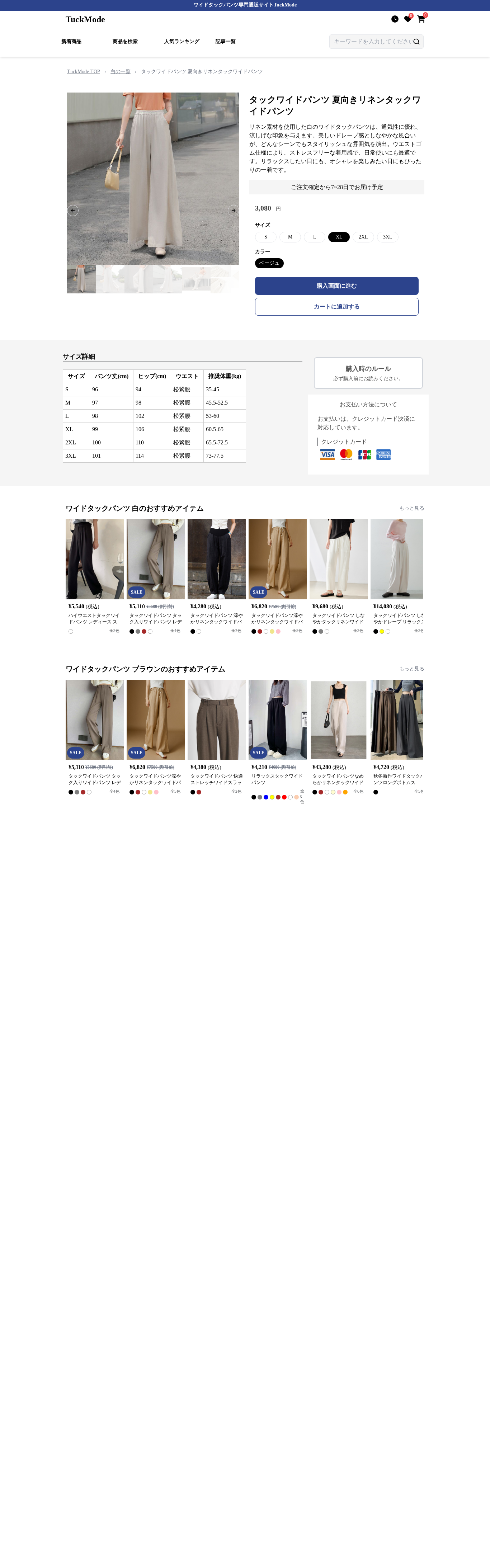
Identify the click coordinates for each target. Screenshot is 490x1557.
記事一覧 (226, 41)
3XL (387, 237)
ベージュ (269, 263)
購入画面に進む (337, 286)
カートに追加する (337, 306)
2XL (363, 237)
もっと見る (411, 508)
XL (339, 237)
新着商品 (71, 41)
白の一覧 (120, 71)
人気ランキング (181, 41)
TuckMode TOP (83, 71)
